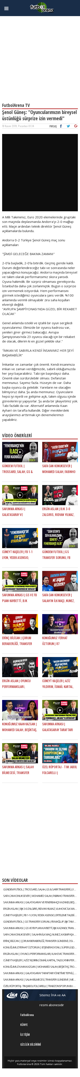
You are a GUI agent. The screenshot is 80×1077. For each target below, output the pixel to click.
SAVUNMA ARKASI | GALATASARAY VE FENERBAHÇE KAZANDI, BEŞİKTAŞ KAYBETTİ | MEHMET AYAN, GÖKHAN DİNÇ (40, 902)
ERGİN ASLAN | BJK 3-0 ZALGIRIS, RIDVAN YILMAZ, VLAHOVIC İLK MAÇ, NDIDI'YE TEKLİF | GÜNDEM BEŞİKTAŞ (40, 909)
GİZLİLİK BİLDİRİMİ (30, 1044)
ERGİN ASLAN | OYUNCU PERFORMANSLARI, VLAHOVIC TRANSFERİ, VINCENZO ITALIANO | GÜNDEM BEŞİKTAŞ (40, 954)
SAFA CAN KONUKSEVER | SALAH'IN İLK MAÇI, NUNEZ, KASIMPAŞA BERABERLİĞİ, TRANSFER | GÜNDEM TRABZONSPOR (40, 934)
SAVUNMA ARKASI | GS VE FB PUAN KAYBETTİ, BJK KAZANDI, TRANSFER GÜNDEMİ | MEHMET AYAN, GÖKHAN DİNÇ (40, 928)
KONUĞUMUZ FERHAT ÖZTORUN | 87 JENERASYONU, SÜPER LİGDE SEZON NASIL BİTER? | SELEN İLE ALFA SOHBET (40, 947)
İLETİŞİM (25, 1034)
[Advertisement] (40, 57)
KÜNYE (24, 1024)
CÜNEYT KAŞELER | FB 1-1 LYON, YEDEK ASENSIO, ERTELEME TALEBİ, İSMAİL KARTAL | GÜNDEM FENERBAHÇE (40, 915)
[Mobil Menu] (7, 8)
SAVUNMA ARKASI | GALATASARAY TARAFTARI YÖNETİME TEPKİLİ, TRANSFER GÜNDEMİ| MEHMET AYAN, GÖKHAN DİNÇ (40, 973)
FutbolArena (27, 1014)
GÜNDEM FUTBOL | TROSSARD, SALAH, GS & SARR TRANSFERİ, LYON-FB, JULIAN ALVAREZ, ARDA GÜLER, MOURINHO (40, 889)
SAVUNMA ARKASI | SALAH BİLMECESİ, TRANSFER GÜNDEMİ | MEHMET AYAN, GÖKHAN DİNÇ (40, 979)
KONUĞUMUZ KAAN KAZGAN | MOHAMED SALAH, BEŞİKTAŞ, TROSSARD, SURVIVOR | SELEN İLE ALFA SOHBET (40, 967)
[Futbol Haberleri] (42, 7)
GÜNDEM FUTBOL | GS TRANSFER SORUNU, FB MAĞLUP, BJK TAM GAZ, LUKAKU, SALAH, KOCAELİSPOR (40, 921)
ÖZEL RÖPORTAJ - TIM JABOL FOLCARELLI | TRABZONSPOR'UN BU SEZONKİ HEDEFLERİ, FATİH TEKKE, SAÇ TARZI (40, 986)
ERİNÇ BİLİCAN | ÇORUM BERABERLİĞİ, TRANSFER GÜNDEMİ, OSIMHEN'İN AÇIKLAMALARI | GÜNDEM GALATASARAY (40, 941)
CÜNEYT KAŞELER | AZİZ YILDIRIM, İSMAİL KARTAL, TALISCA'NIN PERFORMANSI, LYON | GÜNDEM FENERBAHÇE (40, 960)
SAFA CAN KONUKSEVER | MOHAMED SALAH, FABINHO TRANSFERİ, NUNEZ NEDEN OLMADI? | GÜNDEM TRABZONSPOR (40, 896)
